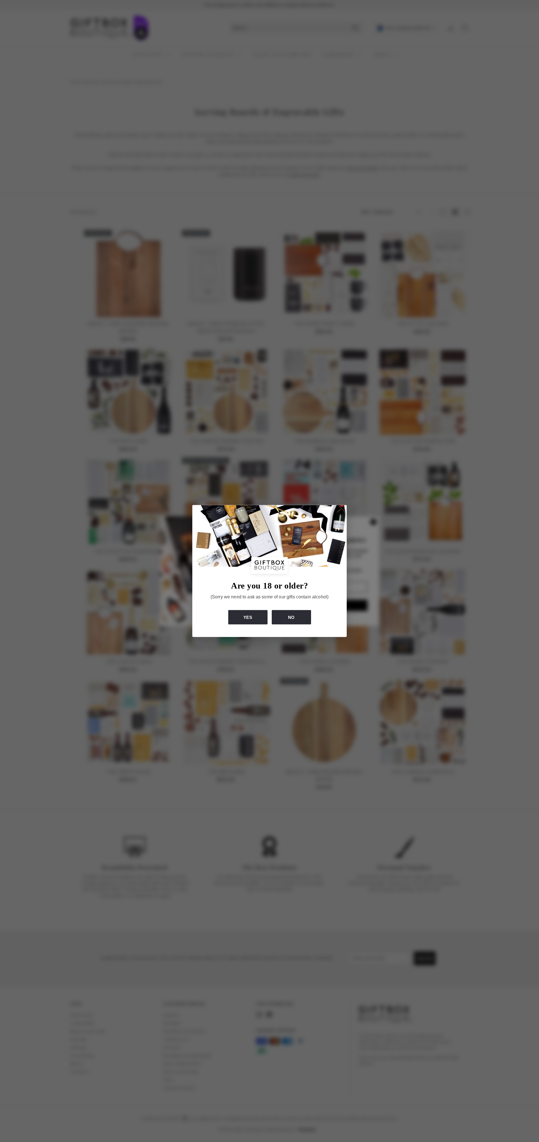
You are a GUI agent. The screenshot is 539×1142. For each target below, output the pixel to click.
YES (247, 617)
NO (291, 617)
